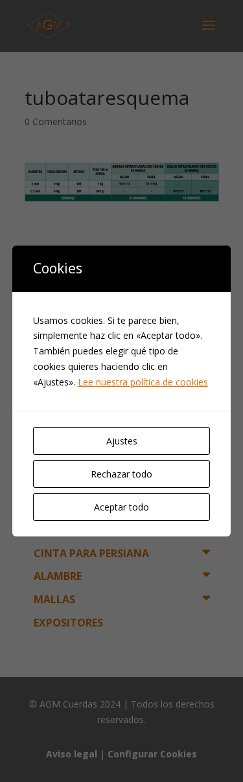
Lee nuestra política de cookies (143, 382)
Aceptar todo (121, 507)
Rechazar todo (121, 474)
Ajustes (121, 441)
